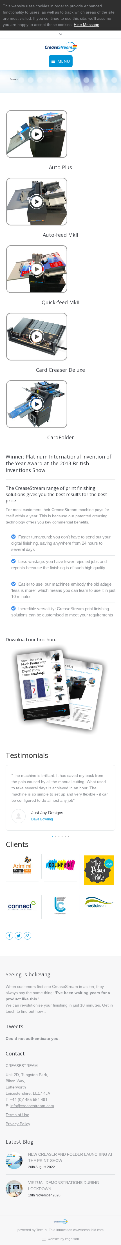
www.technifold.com (88, 1230)
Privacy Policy (18, 1124)
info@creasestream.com (32, 1105)
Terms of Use (17, 1115)
